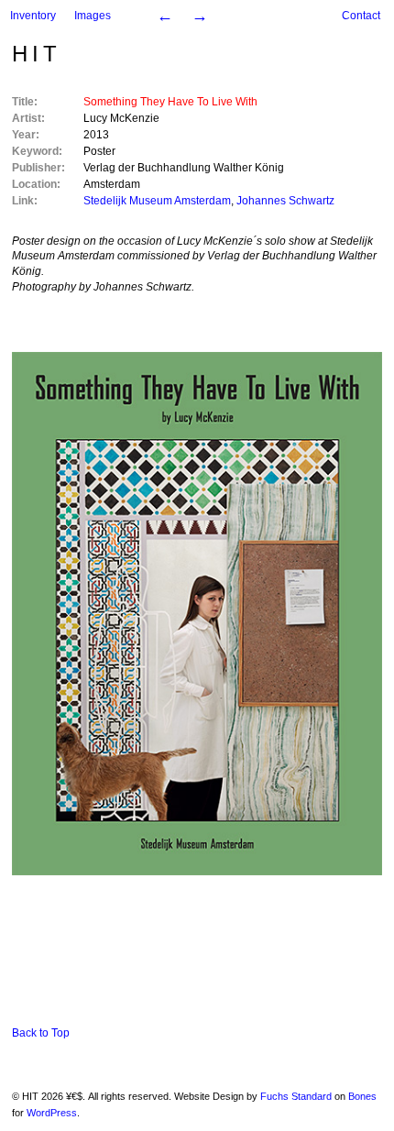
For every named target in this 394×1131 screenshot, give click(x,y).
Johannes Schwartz (285, 200)
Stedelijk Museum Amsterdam (157, 200)
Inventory (33, 15)
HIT (36, 53)
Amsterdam (111, 184)
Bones (362, 1096)
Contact (361, 15)
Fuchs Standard (296, 1096)
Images (92, 15)
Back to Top (41, 1033)
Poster (99, 151)
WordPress (52, 1112)
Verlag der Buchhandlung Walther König (183, 167)
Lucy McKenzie (121, 118)
